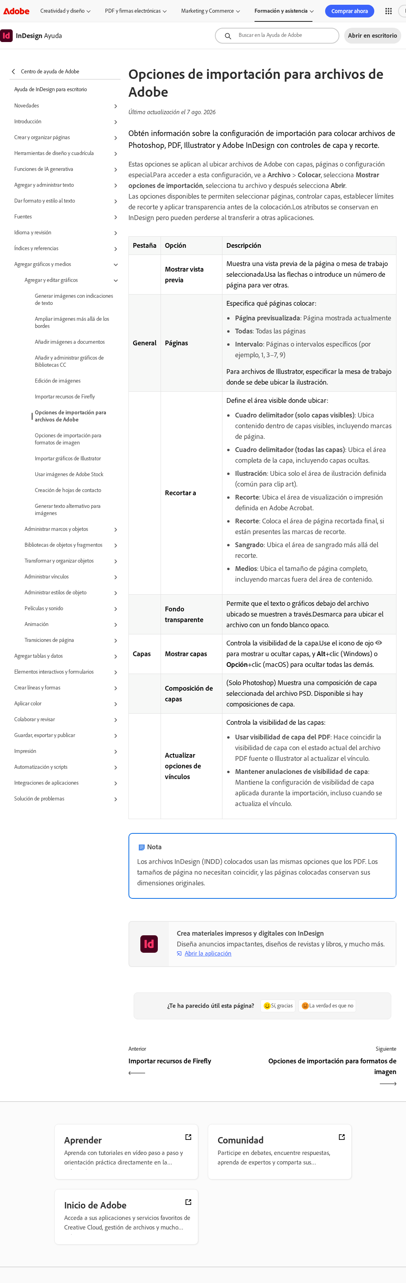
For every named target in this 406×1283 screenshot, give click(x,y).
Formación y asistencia (281, 11)
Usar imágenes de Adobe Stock (69, 474)
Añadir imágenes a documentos (70, 342)
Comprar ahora (349, 11)
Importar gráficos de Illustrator (68, 458)
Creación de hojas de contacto (68, 490)
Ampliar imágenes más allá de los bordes (72, 322)
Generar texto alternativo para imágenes (68, 510)
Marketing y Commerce (207, 11)
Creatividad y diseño (62, 11)
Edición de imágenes (57, 380)
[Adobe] (16, 11)
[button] (388, 11)
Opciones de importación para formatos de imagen (68, 439)
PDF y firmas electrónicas (133, 11)
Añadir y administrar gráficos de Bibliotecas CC (69, 361)
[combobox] (277, 36)
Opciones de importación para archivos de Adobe (70, 416)
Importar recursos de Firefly (65, 396)
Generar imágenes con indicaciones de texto (74, 299)
